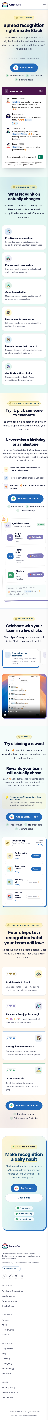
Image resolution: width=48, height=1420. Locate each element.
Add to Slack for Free (26, 1105)
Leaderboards (8, 1296)
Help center (7, 1348)
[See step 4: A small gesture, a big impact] (16, 58)
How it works (8, 1330)
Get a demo (24, 1197)
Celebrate (35, 537)
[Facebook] (10, 1276)
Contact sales (11, 1269)
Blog (4, 1353)
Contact (5, 1334)
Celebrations (8, 1306)
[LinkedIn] (16, 1276)
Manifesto (6, 1373)
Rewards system (9, 1301)
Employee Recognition (12, 1291)
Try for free (27, 1188)
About (4, 1325)
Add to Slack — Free (28, 498)
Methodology (8, 1368)
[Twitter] (4, 1276)
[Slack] (22, 1276)
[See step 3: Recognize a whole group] (14, 58)
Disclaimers (7, 1397)
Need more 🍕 (33, 882)
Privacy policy (8, 1387)
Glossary (6, 1358)
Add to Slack (27, 67)
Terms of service (10, 1392)
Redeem (36, 856)
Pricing (5, 1320)
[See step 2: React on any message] (12, 58)
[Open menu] (44, 4)
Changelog (7, 1363)
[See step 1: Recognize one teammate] (9, 58)
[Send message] (40, 157)
